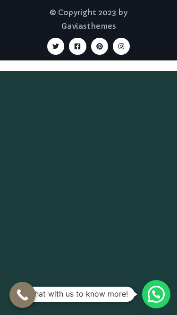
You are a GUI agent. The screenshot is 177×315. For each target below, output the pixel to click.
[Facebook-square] (77, 46)
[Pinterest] (99, 46)
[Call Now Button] (22, 295)
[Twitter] (55, 46)
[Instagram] (121, 46)
